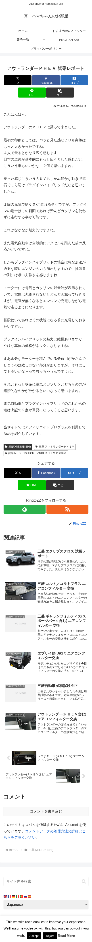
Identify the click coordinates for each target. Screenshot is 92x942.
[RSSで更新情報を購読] (67, 509)
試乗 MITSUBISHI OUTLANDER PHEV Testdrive (37, 453)
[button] (60, 93)
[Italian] (18, 896)
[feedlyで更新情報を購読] (25, 509)
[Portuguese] (22, 896)
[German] (14, 896)
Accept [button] (34, 936)
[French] (10, 896)
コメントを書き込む (46, 811)
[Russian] (26, 896)
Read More (66, 936)
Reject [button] (50, 936)
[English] (6, 896)
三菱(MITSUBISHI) (19, 446)
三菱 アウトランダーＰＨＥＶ (56, 446)
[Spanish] (30, 896)
